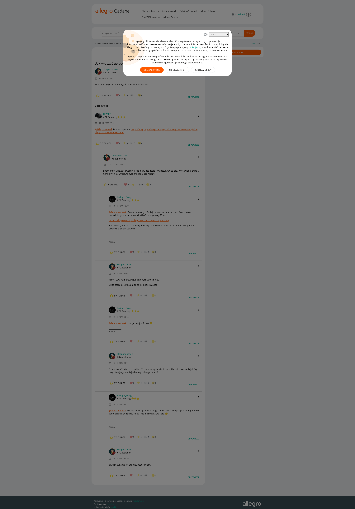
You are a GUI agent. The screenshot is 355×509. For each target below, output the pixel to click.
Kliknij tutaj (195, 47)
